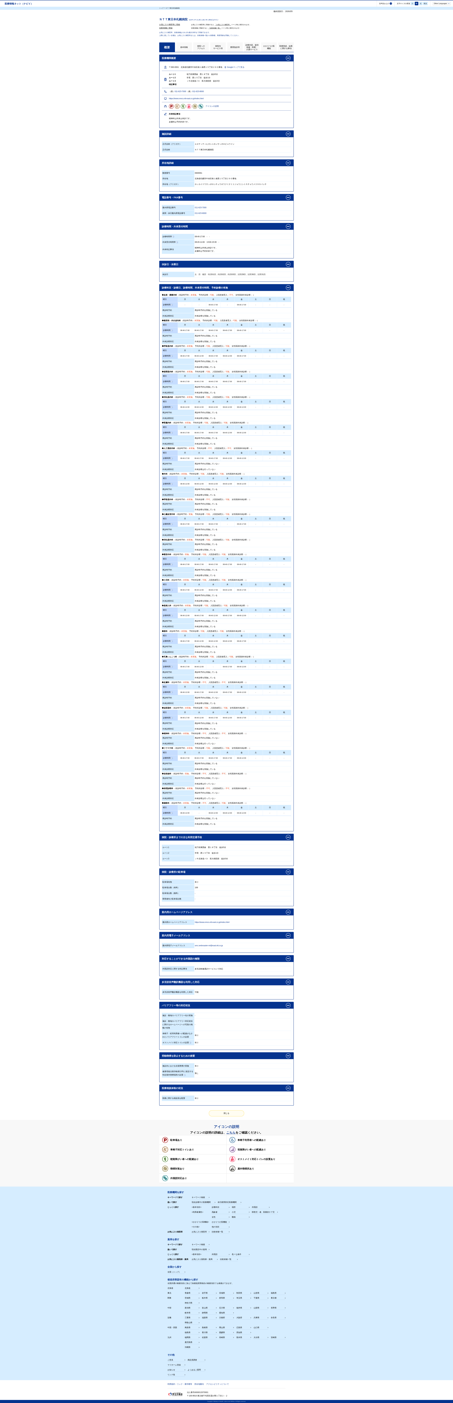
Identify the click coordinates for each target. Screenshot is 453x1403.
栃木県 (205, 1298)
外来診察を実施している (205, 316)
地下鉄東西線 (200, 847)
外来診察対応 (168, 316)
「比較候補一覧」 (214, 28)
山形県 (256, 1293)
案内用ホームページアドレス (174, 922)
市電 (197, 853)
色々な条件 (236, 1254)
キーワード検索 (198, 1197)
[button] (442, 3)
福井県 (239, 1308)
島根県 (205, 1327)
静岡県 (205, 1313)
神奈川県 (188, 1303)
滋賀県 (205, 1318)
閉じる (226, 1113)
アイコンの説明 (212, 106)
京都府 (222, 1318)
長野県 (274, 1308)
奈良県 (274, 1318)
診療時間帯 (167, 237)
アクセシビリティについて (217, 1384)
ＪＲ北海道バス (201, 859)
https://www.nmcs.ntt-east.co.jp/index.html (186, 98)
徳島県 (187, 1332)
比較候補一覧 (217, 1232)
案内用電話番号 (169, 208)
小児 (234, 1212)
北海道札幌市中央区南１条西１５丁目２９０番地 (215, 179)
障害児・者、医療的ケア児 (263, 1212)
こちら (231, 1132)
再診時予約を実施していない (207, 464)
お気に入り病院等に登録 (169, 25)
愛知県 (222, 1313)
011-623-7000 (180, 91)
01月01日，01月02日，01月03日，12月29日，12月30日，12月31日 (237, 274)
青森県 (187, 1293)
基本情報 (184, 47)
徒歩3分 (224, 859)
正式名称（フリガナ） (171, 144)
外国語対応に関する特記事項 (174, 969)
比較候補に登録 (165, 28)
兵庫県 (256, 1318)
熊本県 (239, 1337)
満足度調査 (192, 1360)
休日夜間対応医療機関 (227, 1202)
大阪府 (239, 1318)
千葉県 (256, 1298)
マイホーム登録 (174, 1365)
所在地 (165, 179)
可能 (197, 992)
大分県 (256, 1337)
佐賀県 (205, 1337)
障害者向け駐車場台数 (171, 899)
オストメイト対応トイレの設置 (175, 1043)
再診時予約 (167, 310)
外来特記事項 (168, 249)
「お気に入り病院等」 (223, 25)
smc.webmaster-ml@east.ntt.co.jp (209, 946)
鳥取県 (187, 1327)
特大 (425, 3)
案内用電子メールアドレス (173, 946)
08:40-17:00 (200, 237)
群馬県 (222, 1298)
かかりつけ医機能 (269, 47)
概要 (167, 47)
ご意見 (170, 1360)
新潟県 (187, 1308)
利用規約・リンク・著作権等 (180, 1384)
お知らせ (171, 1370)
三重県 (187, 1318)
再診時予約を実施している (206, 310)
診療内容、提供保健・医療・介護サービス (252, 47)
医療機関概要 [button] (169, 58)
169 (196, 888)
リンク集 (171, 1375)
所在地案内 (199, 1384)
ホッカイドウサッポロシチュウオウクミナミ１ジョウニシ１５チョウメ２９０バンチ (230, 184)
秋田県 (239, 1293)
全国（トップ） (174, 1272)
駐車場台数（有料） (170, 888)
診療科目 (215, 1207)
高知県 (239, 1332)
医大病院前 (214, 859)
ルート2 (165, 853)
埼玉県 (239, 1298)
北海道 (187, 1288)
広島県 (239, 1327)
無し (197, 1073)
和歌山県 (188, 1323)
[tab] (167, 47)
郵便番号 (166, 173)
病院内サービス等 (218, 47)
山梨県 (256, 1308)
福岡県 (187, 1337)
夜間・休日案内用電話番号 (173, 213)
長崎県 (222, 1337)
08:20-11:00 (200, 242)
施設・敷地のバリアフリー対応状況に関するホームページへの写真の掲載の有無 (177, 1024)
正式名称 (166, 150)
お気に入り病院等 (199, 1232)
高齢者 (214, 1212)
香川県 (205, 1332)
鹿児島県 (188, 1342)
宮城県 (222, 1293)
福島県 (274, 1293)
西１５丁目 (205, 853)
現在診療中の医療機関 (201, 1202)
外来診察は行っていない (205, 469)
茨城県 (187, 1298)
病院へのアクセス (201, 47)
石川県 (222, 1308)
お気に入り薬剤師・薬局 (202, 1259)
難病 (234, 1217)
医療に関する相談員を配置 (173, 1098)
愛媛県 (222, 1332)
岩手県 (205, 1293)
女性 (214, 1217)
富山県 (205, 1308)
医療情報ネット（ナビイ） (19, 3)
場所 (234, 1207)
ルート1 (165, 847)
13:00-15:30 (212, 242)
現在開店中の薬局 (199, 1249)
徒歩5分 (222, 847)
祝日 (204, 274)
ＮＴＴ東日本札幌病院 (204, 150)
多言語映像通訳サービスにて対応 (209, 969)
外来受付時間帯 (169, 242)
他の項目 (215, 1227)
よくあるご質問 (194, 1370)
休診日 (165, 274)
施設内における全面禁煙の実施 (175, 1066)
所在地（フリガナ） (170, 184)
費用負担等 (235, 47)
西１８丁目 (212, 847)
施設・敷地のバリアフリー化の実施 (177, 1015)
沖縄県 (187, 1347)
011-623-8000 (198, 91)
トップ (161, 8)
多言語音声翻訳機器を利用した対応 (177, 992)
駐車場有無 (167, 882)
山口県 (256, 1327)
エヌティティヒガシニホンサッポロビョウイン (214, 144)
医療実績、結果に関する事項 (286, 47)
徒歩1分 (215, 853)
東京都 (274, 1298)
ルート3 (165, 859)
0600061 (198, 173)
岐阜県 (187, 1313)
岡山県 (222, 1327)
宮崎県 (274, 1337)
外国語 (255, 1207)
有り (197, 882)
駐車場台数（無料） (170, 893)
